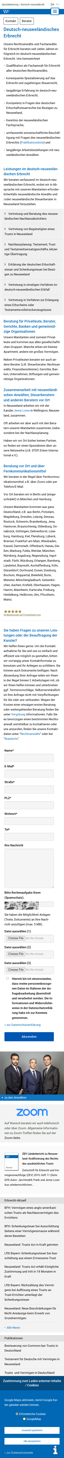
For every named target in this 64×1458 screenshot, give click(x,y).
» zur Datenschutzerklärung (22, 1025)
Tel (7, 829)
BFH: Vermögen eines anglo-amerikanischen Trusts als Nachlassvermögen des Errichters (31, 1212)
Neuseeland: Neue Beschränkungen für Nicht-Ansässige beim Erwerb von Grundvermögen (30, 1313)
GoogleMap (33, 1419)
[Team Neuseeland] (32, 1073)
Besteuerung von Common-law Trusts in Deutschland (31, 1348)
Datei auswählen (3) (17, 963)
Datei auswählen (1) (17, 931)
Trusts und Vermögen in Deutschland (29, 1373)
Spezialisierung (10, 4)
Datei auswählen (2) (17, 947)
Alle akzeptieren (32, 1441)
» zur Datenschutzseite (18, 1452)
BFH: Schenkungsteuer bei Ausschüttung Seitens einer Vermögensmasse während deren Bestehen (31, 1231)
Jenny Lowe (22, 410)
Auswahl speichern (32, 1430)
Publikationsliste (32, 142)
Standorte (11, 738)
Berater (27, 21)
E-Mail (9, 766)
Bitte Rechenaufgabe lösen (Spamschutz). (22, 895)
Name (9, 750)
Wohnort (10, 814)
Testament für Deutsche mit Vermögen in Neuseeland (32, 1361)
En (57, 4)
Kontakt (11, 21)
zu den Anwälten (15, 1097)
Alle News (13, 1327)
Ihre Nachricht (13, 845)
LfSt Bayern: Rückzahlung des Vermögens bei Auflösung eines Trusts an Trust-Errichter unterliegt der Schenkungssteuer (29, 1292)
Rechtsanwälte (30, 734)
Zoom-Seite (12, 1138)
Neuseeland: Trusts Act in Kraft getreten (31, 1244)
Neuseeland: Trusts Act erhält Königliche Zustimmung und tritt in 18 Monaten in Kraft (31, 1271)
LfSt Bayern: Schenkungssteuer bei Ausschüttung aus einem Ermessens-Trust (31, 1255)
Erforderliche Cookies (32, 1414)
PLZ (7, 798)
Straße (9, 782)
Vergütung (18, 714)
